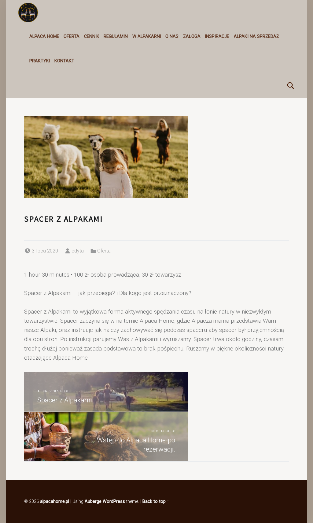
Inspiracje (217, 36)
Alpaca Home (44, 36)
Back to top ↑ (155, 501)
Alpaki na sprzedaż (256, 36)
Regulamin (116, 36)
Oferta (71, 36)
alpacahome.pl (54, 501)
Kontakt (64, 61)
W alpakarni (146, 36)
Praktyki (39, 61)
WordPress (114, 501)
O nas (172, 36)
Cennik (91, 36)
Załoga (192, 36)
